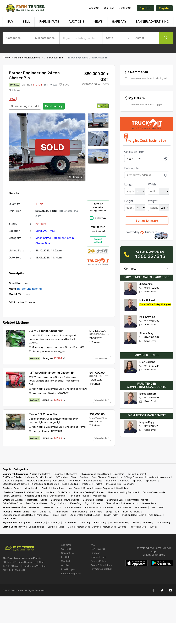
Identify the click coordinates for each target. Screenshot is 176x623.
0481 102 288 (151, 288)
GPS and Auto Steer (66, 477)
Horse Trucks (95, 512)
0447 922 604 (151, 337)
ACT (46, 231)
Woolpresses (99, 496)
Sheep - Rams (149, 503)
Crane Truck (46, 512)
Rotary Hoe (74, 481)
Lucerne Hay (69, 523)
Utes (153, 507)
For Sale (65, 557)
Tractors (86, 484)
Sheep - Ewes (113, 503)
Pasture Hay (100, 523)
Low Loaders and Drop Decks (18, 515)
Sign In (144, 8)
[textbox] (17, 38)
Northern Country (51, 351)
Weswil (83, 389)
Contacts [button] (130, 269)
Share (16, 90)
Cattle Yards (64, 492)
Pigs (87, 503)
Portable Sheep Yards (154, 492)
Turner (82, 427)
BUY (10, 21)
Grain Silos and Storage (104, 477)
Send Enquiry (53, 106)
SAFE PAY (119, 21)
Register (164, 8)
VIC (52, 231)
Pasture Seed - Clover (87, 527)
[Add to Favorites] (64, 358)
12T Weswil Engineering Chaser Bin (51, 373)
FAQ (93, 545)
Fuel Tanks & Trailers (13, 477)
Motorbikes (141, 507)
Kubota (87, 488)
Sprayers (137, 481)
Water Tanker (9, 518)
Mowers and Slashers (38, 481)
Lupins (51, 527)
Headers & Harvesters (158, 477)
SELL (26, 21)
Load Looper (68, 569)
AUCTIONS (76, 21)
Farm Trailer (62, 512)
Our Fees (109, 8)
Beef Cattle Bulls (115, 500)
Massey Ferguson (104, 488)
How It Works (98, 549)
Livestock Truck (131, 512)
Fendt (45, 488)
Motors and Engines (13, 481)
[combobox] (17, 38)
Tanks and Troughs (79, 496)
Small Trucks (59, 515)
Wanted (65, 561)
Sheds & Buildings (93, 481)
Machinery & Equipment (27, 58)
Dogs (54, 503)
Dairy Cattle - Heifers (36, 503)
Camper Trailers (73, 507)
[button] (103, 105)
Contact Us (125, 8)
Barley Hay (24, 523)
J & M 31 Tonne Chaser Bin (46, 331)
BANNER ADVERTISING (152, 21)
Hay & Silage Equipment (132, 477)
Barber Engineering (29, 289)
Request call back (98, 240)
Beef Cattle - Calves (37, 500)
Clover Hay (54, 523)
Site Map (95, 553)
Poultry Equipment (12, 496)
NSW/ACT (62, 393)
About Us (94, 8)
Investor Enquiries (71, 573)
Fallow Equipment (137, 474)
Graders (84, 477)
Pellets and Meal (138, 527)
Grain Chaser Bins (53, 58)
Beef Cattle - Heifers (93, 500)
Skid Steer (111, 481)
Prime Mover (42, 515)
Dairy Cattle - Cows (12, 503)
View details (101, 359)
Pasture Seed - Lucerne (114, 527)
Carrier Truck (29, 512)
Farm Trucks (78, 512)
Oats (70, 527)
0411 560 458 (151, 397)
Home (6, 57)
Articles (65, 565)
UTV (161, 507)
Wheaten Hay (163, 523)
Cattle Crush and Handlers (40, 492)
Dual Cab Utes (124, 507)
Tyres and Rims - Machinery (120, 484)
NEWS (98, 21)
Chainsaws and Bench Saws (95, 474)
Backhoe (58, 474)
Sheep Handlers (57, 496)
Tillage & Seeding (69, 484)
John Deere (74, 488)
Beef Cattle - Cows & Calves (65, 500)
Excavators (118, 474)
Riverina (52, 393)
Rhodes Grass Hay (119, 523)
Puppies (97, 503)
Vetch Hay (148, 523)
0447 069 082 (151, 321)
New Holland (122, 488)
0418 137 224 (151, 366)
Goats (63, 503)
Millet (61, 527)
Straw (136, 523)
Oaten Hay (85, 523)
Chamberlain (31, 488)
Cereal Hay (39, 523)
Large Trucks (112, 512)
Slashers (124, 481)
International (57, 488)
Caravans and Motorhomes (99, 507)
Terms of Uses (98, 557)
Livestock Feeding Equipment (89, 492)
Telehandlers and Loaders (43, 484)
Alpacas (19, 500)
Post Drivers (58, 481)
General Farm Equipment (39, 477)
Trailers (98, 484)
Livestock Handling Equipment (123, 492)
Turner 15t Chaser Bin (43, 414)
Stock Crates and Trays (15, 484)
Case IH (17, 488)
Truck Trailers (154, 515)
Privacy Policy (98, 561)
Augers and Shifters (40, 474)
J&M (81, 347)
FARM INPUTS (49, 21)
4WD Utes (48, 507)
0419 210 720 (151, 426)
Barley (21, 527)
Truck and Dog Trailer (133, 515)
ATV (59, 507)
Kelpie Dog (75, 503)
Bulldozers (71, 474)
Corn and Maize (36, 527)
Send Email (150, 292)
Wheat (153, 527)
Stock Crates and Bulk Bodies (85, 515)
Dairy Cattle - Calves (137, 500)
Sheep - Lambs (131, 503)
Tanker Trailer (111, 515)
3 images (77, 177)
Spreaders (151, 481)
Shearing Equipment (35, 496)
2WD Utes (34, 507)
